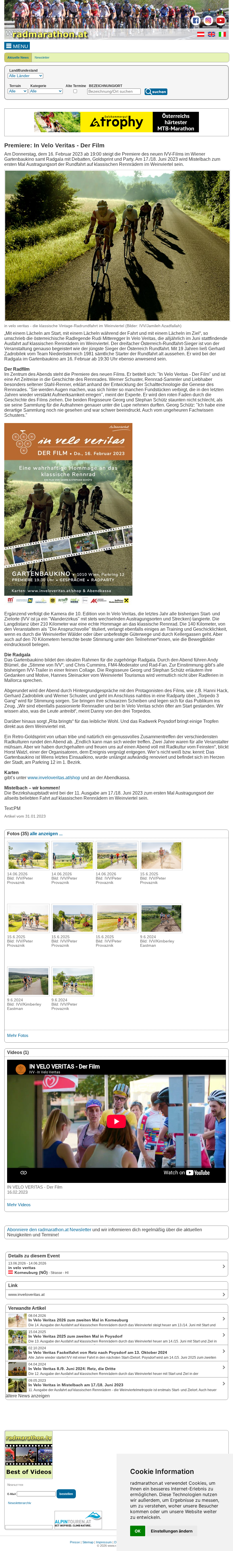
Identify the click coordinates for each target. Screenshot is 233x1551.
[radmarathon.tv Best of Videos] (29, 1455)
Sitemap (87, 1542)
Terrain (15, 86)
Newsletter (42, 57)
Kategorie (38, 86)
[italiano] (221, 35)
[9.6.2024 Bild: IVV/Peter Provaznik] (72, 994)
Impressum (104, 1542)
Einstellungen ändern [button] (172, 1531)
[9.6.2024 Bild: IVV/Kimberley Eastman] (161, 931)
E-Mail (11, 1494)
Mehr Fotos (17, 1035)
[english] (210, 35)
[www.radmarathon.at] (47, 38)
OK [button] (138, 1531)
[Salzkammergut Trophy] (116, 131)
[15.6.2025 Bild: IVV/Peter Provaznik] (161, 868)
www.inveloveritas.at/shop (54, 777)
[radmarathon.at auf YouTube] (220, 24)
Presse (75, 1542)
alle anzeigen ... (46, 833)
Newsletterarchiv (19, 1503)
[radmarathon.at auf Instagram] (207, 24)
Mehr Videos (19, 1204)
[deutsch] (199, 35)
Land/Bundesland (23, 71)
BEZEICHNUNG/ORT (105, 86)
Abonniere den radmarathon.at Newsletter (49, 1229)
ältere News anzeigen (28, 1395)
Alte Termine (76, 86)
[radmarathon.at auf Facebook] (195, 24)
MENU (20, 46)
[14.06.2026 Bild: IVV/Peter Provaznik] (28, 868)
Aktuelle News (18, 57)
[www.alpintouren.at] (78, 1520)
